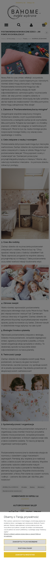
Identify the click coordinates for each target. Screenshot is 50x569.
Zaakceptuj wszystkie (25, 555)
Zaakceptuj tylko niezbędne (25, 542)
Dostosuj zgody (25, 548)
